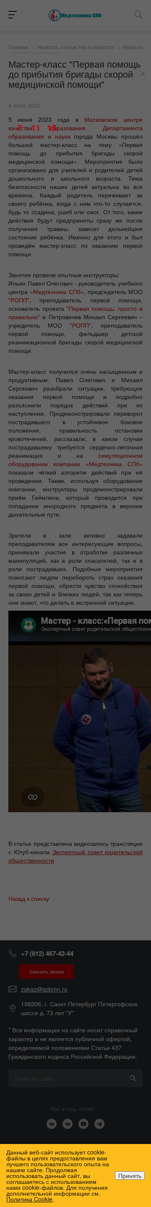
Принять (129, 1175)
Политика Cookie (29, 1199)
